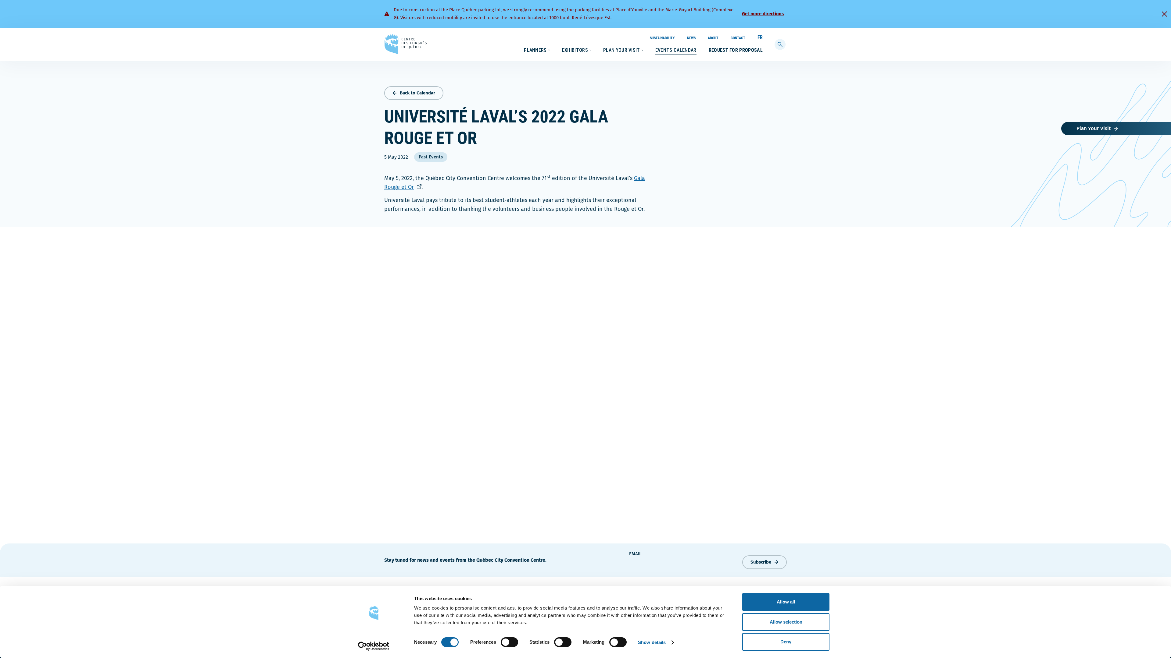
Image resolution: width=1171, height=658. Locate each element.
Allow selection (786, 621)
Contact (738, 38)
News (691, 38)
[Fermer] (1164, 14)
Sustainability (662, 38)
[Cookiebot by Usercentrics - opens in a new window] (373, 646)
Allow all (786, 601)
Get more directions (763, 13)
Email (635, 554)
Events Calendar (676, 50)
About (713, 38)
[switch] (509, 642)
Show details (652, 642)
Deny (785, 641)
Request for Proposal (736, 50)
